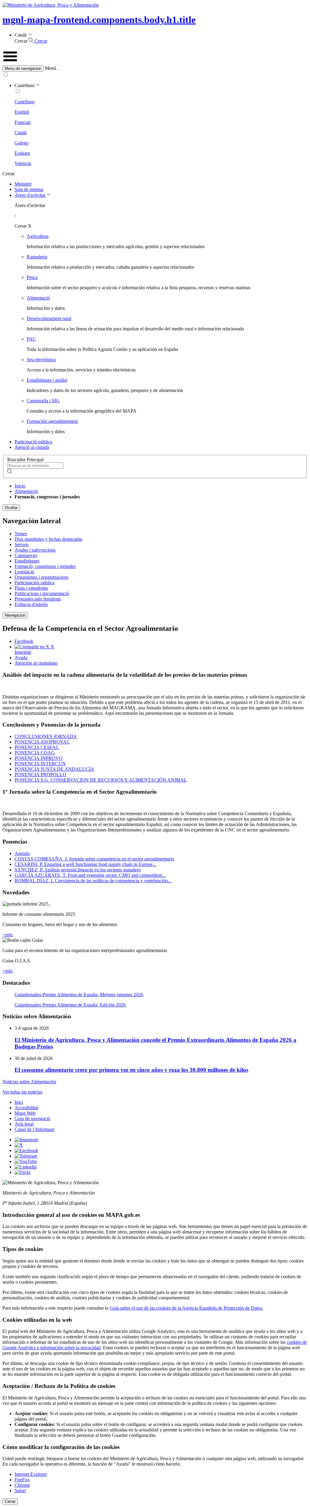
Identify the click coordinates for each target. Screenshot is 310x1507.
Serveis (21, 544)
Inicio (20, 485)
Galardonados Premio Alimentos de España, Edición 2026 (70, 1004)
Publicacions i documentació (42, 593)
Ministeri (23, 183)
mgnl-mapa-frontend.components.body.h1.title (99, 19)
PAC (31, 339)
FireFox (22, 1479)
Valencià (23, 163)
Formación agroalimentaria (52, 421)
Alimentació (38, 297)
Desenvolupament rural (49, 318)
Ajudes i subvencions (35, 550)
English (22, 112)
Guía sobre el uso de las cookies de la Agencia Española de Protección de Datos (186, 1308)
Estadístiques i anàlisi (47, 380)
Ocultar (11, 507)
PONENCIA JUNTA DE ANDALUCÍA (54, 769)
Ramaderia (37, 256)
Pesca (32, 277)
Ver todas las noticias (22, 1091)
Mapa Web (25, 1113)
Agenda (22, 853)
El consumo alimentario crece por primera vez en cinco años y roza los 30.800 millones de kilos (131, 1070)
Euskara (22, 153)
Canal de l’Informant (34, 1129)
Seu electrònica (41, 359)
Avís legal (24, 1123)
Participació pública (33, 441)
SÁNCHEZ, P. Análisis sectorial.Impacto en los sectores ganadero (78, 869)
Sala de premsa (29, 189)
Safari (20, 1490)
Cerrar (10, 1501)
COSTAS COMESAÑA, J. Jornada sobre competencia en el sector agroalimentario (94, 858)
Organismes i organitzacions (41, 577)
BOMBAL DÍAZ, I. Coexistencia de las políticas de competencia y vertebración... (93, 880)
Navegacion (15, 615)
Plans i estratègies (31, 588)
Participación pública (34, 582)
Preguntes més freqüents (38, 598)
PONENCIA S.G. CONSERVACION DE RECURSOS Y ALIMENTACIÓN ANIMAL (101, 780)
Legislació (24, 571)
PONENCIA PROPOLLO (40, 774)
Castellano (25, 101)
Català (21, 132)
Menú (50, 68)
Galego (21, 142)
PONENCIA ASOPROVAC (42, 741)
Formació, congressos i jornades (45, 566)
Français (23, 122)
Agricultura (37, 236)
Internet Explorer (31, 1474)
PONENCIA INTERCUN (40, 763)
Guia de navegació (32, 1118)
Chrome (22, 1485)
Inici (19, 1102)
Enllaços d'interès (31, 604)
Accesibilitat (26, 1107)
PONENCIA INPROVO (39, 758)
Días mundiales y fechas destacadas (48, 539)
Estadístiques (27, 560)
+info (7, 934)
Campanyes (26, 555)
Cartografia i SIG (43, 400)
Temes (21, 533)
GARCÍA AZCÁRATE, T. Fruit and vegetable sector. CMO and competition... (90, 875)
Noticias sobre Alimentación (29, 1081)
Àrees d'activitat (30, 195)
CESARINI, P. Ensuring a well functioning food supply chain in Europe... (85, 864)
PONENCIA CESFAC (37, 747)
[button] (155, 68)
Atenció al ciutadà (32, 447)
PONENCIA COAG (35, 752)
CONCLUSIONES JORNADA (46, 736)
